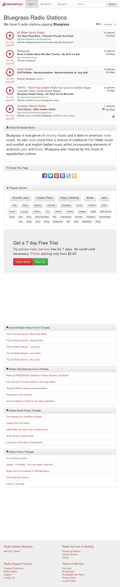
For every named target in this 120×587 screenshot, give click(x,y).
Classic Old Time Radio (17, 423)
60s (20, 221)
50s (68, 221)
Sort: (98, 23)
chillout (37, 211)
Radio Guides (10, 571)
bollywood (57, 221)
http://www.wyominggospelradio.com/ (33, 97)
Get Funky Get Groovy (17, 477)
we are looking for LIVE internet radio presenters (30, 401)
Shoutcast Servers (71, 551)
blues (39, 149)
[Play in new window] (10, 38)
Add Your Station (12, 551)
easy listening (69, 197)
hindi (98, 221)
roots (107, 135)
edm (76, 221)
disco (65, 115)
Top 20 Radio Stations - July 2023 (23, 346)
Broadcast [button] (46, 3)
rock (25, 205)
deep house (105, 211)
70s (47, 211)
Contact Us (9, 577)
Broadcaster (68, 571)
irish (91, 139)
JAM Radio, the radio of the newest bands (27, 429)
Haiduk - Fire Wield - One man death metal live (29, 464)
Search (112, 3)
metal (93, 211)
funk (29, 216)
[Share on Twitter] (50, 175)
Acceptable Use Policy (73, 574)
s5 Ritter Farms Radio (30, 32)
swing (72, 115)
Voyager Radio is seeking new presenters (26, 388)
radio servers (40, 249)
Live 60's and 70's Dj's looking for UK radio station (31, 381)
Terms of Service (72, 563)
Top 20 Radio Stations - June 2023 (23, 353)
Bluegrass (23, 51)
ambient (91, 205)
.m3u (12, 42)
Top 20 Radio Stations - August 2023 (24, 340)
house (79, 205)
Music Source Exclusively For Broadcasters (27, 470)
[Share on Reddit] (68, 175)
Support (8, 574)
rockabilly (36, 115)
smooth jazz (20, 197)
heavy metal (105, 216)
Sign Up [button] (40, 262)
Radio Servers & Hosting (77, 546)
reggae (82, 211)
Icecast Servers (70, 554)
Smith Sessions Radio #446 (19, 435)
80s (14, 205)
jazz (24, 149)
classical (66, 205)
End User (67, 568)
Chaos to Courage (15, 483)
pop (20, 216)
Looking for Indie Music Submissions (24, 442)
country (39, 78)
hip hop (78, 216)
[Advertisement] (60, 299)
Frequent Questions (13, 568)
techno (70, 211)
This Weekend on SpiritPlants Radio (24, 416)
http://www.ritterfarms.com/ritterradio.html (34, 39)
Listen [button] (31, 3)
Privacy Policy (69, 577)
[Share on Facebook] (44, 175)
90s (54, 216)
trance (58, 211)
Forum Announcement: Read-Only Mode (26, 333)
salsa (46, 221)
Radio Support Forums (18, 563)
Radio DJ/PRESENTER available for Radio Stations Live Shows (37, 375)
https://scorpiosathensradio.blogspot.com (34, 112)
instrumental (65, 216)
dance (38, 205)
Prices (35, 253)
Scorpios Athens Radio (31, 106)
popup (9, 45)
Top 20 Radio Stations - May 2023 (23, 359)
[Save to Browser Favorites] (74, 175)
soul (38, 221)
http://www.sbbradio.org (27, 57)
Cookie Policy (69, 580)
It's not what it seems (16, 458)
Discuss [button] (62, 3)
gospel (39, 42)
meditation (57, 115)
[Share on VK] (62, 175)
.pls (7, 42)
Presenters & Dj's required (19, 394)
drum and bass (42, 216)
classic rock (44, 197)
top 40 (12, 211)
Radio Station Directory (18, 546)
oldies (104, 205)
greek (28, 115)
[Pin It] (56, 175)
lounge (24, 211)
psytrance (91, 216)
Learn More (23, 262)
